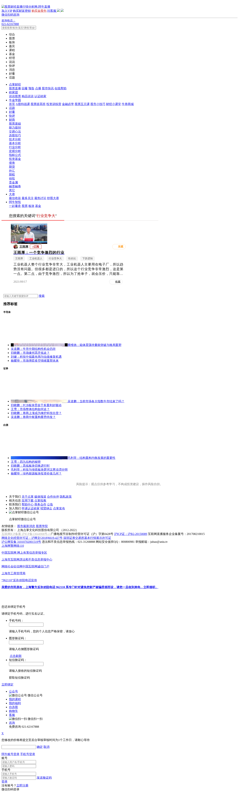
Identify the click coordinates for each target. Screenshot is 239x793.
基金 (38, 205)
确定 (40, 746)
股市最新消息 (26, 526)
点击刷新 (16, 656)
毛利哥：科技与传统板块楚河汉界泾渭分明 (39, 469)
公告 (50, 504)
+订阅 (35, 246)
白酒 (5, 425)
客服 (12, 714)
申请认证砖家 (31, 508)
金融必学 (68, 104)
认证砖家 (40, 96)
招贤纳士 (46, 508)
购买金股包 (39, 10)
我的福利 (15, 703)
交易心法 (15, 131)
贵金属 (13, 182)
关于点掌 (28, 496)
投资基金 (15, 158)
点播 (38, 88)
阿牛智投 (15, 202)
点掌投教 (40, 500)
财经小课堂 (113, 104)
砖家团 (13, 92)
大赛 (12, 194)
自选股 (13, 707)
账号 (4, 758)
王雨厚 (23, 246)
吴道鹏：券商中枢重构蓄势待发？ (33, 417)
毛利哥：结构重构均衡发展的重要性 (91, 457)
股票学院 (42, 526)
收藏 (117, 281)
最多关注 (28, 198)
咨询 (12, 722)
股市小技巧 (97, 104)
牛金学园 (15, 100)
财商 (12, 119)
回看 (25, 88)
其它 (12, 190)
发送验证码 (44, 777)
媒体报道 (40, 496)
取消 (46, 746)
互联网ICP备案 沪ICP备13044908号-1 (25, 534)
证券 (5, 368)
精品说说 (28, 96)
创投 (12, 178)
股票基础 (15, 123)
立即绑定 (7, 684)
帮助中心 (28, 504)
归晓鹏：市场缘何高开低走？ (30, 352)
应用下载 (28, 500)
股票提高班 (38, 104)
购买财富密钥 (22, 10)
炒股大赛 (53, 198)
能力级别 (15, 127)
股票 (25, 205)
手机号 (5, 769)
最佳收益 (15, 198)
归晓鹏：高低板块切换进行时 (30, 465)
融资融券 (15, 186)
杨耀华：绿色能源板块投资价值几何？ (36, 473)
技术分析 (15, 139)
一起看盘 (15, 205)
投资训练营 (53, 104)
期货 (12, 166)
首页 (12, 104)
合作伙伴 (53, 496)
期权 (12, 174)
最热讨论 (40, 198)
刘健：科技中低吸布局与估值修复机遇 (36, 356)
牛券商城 (128, 104)
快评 (12, 115)
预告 (31, 88)
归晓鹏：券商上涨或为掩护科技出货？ (36, 413)
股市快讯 (48, 88)
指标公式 (15, 155)
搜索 (42, 295)
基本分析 (15, 143)
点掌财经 (15, 84)
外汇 (12, 170)
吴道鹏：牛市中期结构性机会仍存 (33, 348)
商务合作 (40, 504)
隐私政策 (66, 496)
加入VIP (6, 10)
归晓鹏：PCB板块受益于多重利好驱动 (36, 405)
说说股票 (15, 96)
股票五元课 (82, 104)
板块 (31, 205)
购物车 (13, 711)
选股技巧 (15, 135)
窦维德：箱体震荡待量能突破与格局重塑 (94, 344)
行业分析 (15, 147)
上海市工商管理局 (13, 573)
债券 (12, 162)
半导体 (7, 312)
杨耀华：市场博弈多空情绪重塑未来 (35, 360)
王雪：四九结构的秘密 (26, 461)
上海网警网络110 (12, 545)
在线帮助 (60, 88)
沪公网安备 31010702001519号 (21, 541)
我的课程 (15, 699)
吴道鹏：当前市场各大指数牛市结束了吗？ (96, 401)
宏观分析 (15, 151)
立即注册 (22, 785)
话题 (12, 108)
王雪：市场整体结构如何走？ (30, 409)
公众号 (13, 691)
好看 (12, 111)
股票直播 (15, 88)
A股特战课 (23, 104)
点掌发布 (59, 508)
